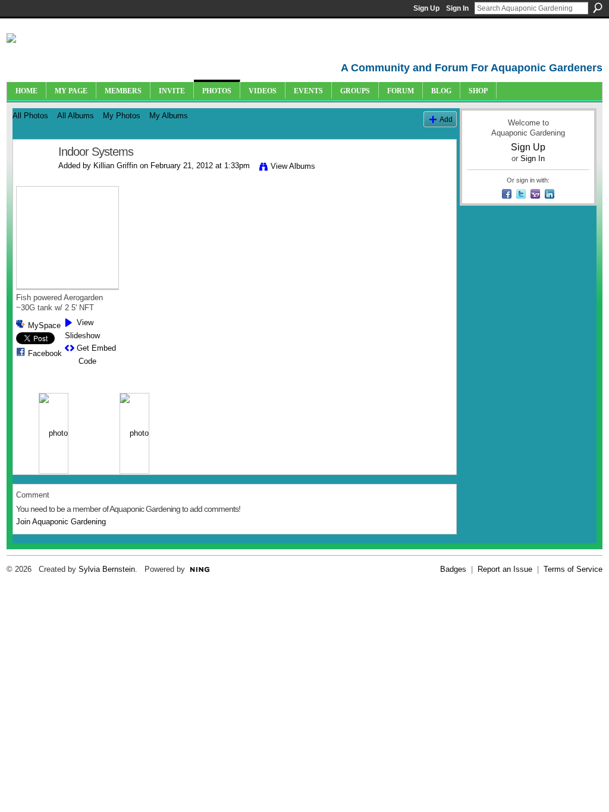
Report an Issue (505, 569)
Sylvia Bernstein (107, 569)
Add (446, 119)
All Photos (30, 115)
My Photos (121, 115)
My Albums (168, 115)
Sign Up (426, 8)
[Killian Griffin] (32, 177)
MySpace (44, 325)
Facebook (45, 353)
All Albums (75, 115)
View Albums (293, 166)
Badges (453, 569)
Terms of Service (573, 569)
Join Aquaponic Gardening (61, 521)
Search (597, 7)
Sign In (457, 8)
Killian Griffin (115, 165)
